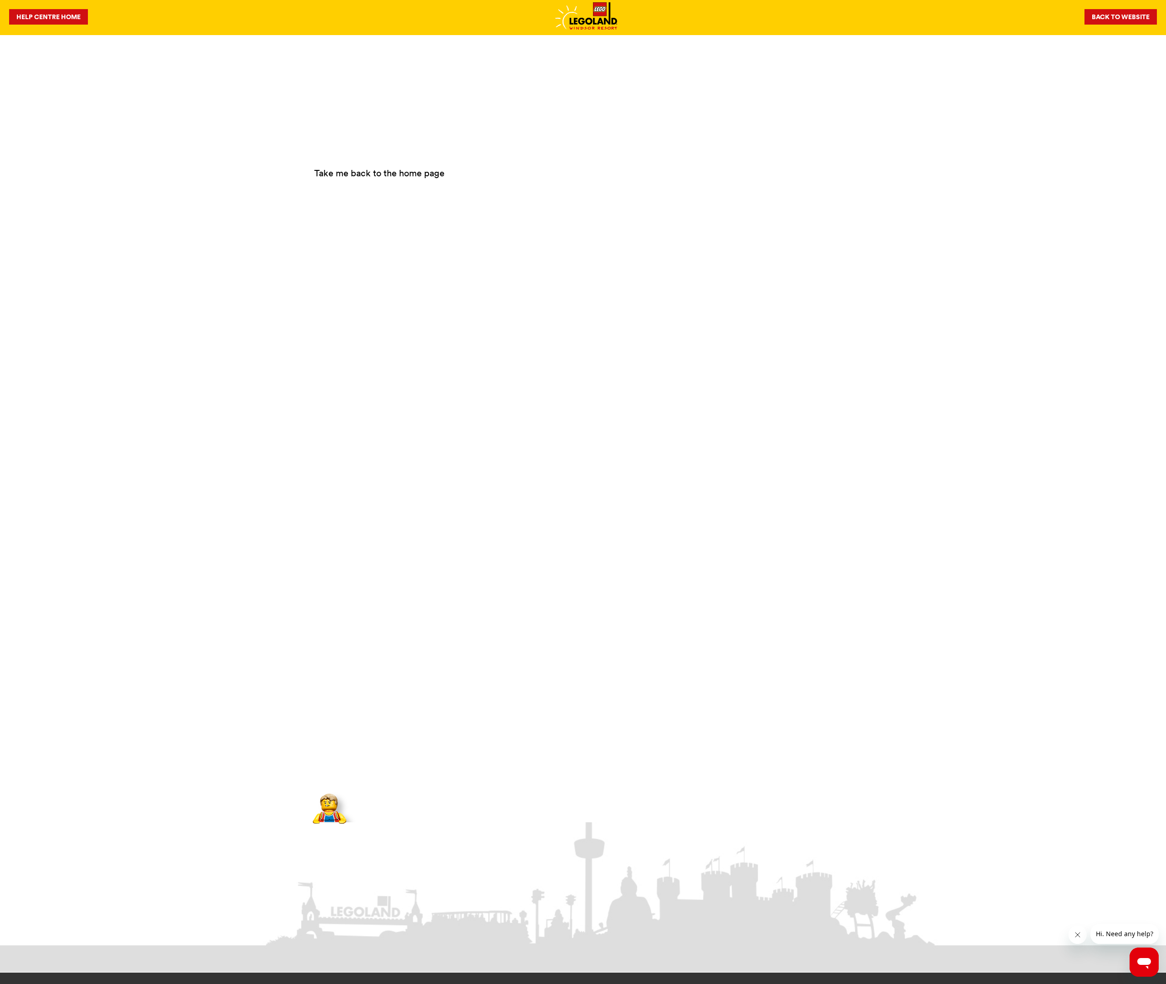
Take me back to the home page (379, 173)
